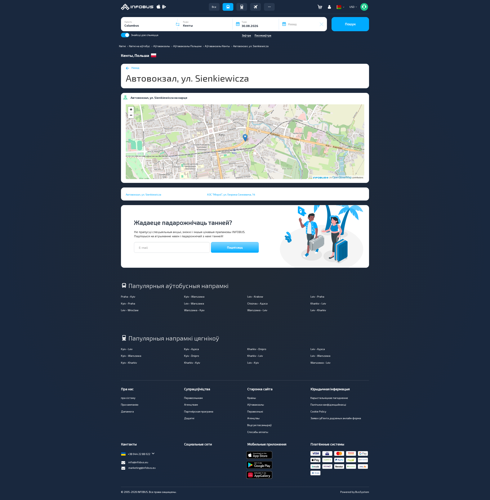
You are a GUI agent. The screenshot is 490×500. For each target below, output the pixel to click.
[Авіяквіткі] (255, 7)
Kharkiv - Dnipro (256, 349)
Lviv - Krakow (255, 296)
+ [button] (131, 109)
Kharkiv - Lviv (318, 303)
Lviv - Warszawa (194, 303)
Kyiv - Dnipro (191, 355)
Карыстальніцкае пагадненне (329, 397)
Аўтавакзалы (255, 404)
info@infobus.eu (138, 462)
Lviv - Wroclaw (130, 310)
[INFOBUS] (137, 7)
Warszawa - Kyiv (194, 310)
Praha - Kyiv (128, 296)
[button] (269, 7)
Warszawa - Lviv (257, 310)
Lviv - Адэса (317, 349)
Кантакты (129, 444)
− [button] (131, 115)
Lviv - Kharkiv (318, 310)
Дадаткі (189, 418)
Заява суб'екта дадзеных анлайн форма (335, 418)
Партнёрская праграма (198, 411)
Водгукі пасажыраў (259, 425)
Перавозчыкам (193, 397)
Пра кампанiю (129, 404)
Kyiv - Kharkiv (129, 362)
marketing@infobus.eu (142, 467)
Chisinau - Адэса (257, 303)
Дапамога (127, 411)
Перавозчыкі (255, 411)
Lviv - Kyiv (253, 362)
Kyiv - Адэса (191, 349)
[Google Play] (164, 7)
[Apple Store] (158, 7)
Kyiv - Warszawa (194, 296)
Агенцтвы (253, 418)
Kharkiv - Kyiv (192, 362)
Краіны (251, 397)
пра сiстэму (128, 397)
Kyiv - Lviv (126, 349)
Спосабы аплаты (257, 432)
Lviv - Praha (317, 296)
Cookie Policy (318, 411)
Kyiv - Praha (128, 303)
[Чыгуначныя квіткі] (241, 7)
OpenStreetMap (342, 177)
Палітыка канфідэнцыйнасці (328, 404)
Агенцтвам (191, 404)
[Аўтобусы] (228, 7)
